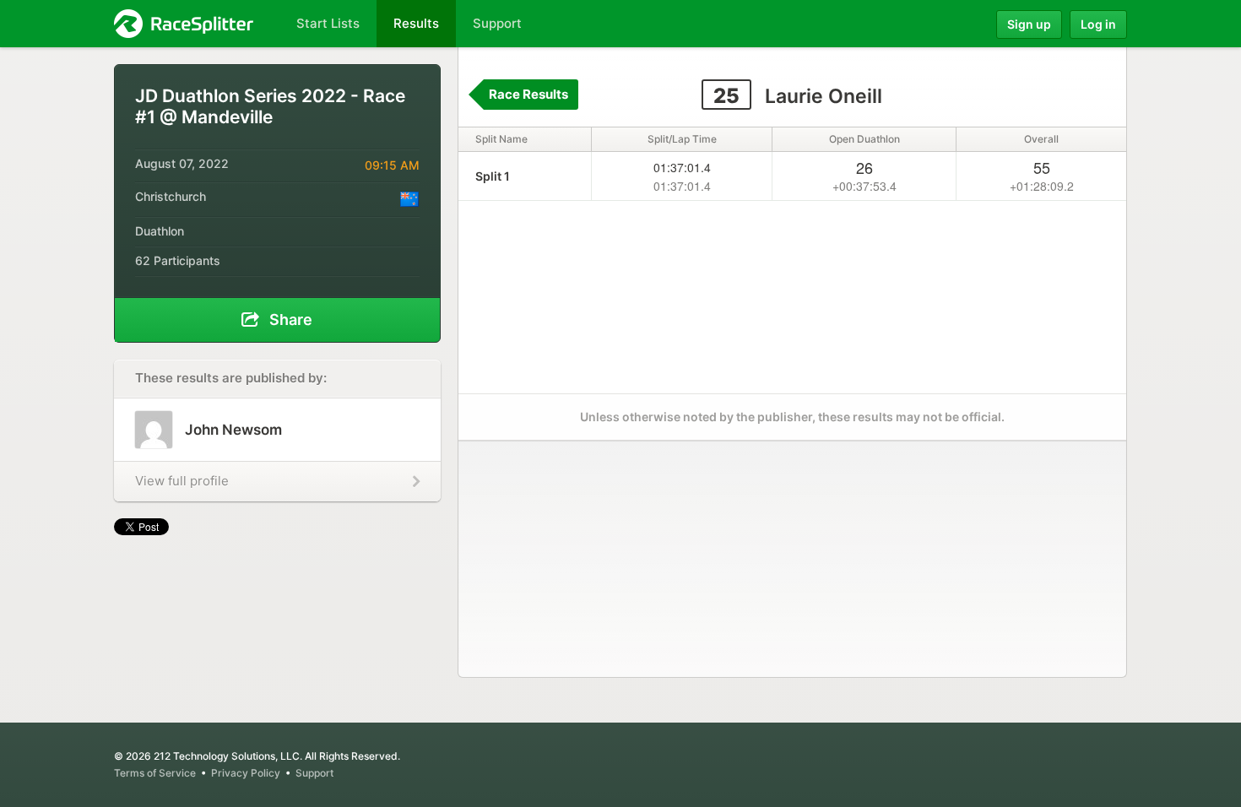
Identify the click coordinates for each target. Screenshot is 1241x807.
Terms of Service (155, 772)
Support (314, 772)
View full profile (182, 481)
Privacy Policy (245, 772)
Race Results (528, 94)
